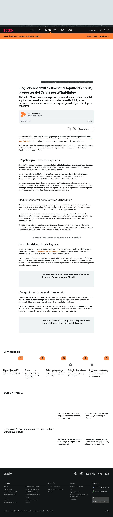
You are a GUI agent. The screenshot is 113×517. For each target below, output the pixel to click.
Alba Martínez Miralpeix (95, 376)
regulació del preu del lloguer (49, 251)
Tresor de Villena (74, 26)
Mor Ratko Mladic (84, 26)
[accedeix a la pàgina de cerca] (105, 30)
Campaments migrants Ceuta (62, 26)
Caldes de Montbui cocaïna (96, 26)
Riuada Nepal (38, 26)
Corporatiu (92, 30)
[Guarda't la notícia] (69, 129)
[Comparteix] (74, 129)
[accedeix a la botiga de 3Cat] (101, 30)
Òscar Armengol (33, 113)
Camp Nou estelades (48, 26)
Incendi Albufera (29, 26)
